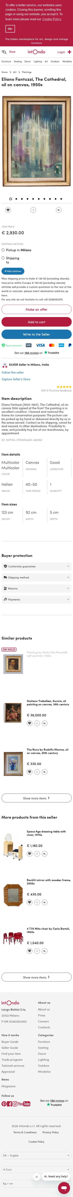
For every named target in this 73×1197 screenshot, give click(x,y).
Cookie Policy (36, 1141)
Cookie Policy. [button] (52, 19)
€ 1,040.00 (35, 942)
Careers (43, 1021)
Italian (7, 485)
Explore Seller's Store (16, 379)
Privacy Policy (50, 1132)
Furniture (6, 61)
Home (4, 71)
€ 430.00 (34, 894)
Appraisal (8, 1071)
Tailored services (12, 1065)
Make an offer (36, 309)
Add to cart (36, 321)
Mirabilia (67, 61)
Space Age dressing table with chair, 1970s (46, 833)
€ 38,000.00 (36, 715)
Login (61, 52)
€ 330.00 (34, 763)
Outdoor (55, 61)
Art (46, 61)
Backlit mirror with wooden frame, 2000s (49, 881)
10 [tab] (61, 199)
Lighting (38, 61)
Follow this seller (13, 372)
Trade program (11, 1059)
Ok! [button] (10, 28)
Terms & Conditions (24, 1132)
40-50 (31, 485)
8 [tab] (50, 199)
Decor (28, 61)
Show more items (35, 798)
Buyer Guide (9, 1042)
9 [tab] (55, 199)
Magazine (8, 1086)
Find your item (11, 1053)
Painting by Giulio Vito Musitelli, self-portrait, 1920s (47, 654)
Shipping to (12, 260)
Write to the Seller (36, 334)
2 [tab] (16, 199)
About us (44, 1009)
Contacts (44, 1027)
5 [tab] (33, 199)
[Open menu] (4, 52)
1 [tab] (10, 199)
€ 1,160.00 (34, 845)
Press (41, 1015)
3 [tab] (22, 199)
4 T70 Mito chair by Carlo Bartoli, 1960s (48, 930)
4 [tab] (27, 199)
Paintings (26, 71)
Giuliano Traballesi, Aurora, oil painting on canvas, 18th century (48, 702)
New (12, 51)
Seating (18, 61)
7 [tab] (44, 199)
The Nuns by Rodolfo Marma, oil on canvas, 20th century (47, 751)
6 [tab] (38, 199)
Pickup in (18, 250)
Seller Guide (9, 1048)
